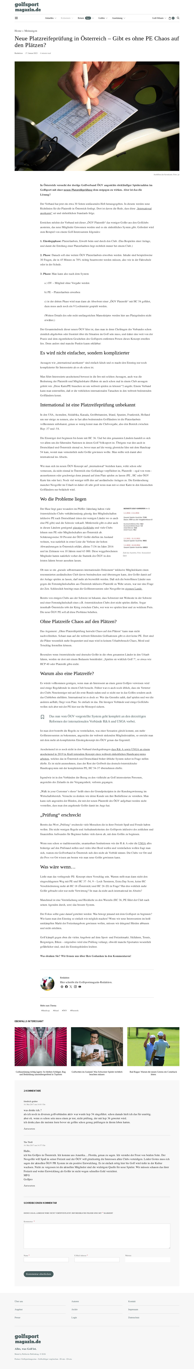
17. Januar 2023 (31, 53)
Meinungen (30, 30)
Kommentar (28, 1221)
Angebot (18, 1309)
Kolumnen (65, 18)
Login (74, 1317)
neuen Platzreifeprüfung (78, 190)
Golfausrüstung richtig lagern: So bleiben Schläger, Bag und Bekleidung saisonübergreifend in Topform (41, 1073)
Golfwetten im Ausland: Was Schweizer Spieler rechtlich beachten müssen (97, 1073)
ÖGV (65, 1010)
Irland (56, 1010)
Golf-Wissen (157, 18)
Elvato (62, 1359)
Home (18, 30)
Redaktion (19, 53)
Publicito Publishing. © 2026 (34, 1354)
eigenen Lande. (133, 588)
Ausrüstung (117, 18)
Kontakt (131, 1301)
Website (128, 1255)
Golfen (101, 18)
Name (27, 1255)
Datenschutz (133, 1317)
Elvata (69, 1359)
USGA (142, 843)
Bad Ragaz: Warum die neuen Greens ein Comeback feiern (153, 1073)
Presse (17, 1317)
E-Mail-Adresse (81, 1255)
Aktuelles (49, 18)
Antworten (29, 1128)
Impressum (133, 1309)
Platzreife (75, 1010)
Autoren (75, 1301)
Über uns (19, 1301)
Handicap (46, 1010)
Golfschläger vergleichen (48, 1359)
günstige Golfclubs (83, 527)
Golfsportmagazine (28, 1359)
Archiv (74, 1309)
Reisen (84, 18)
